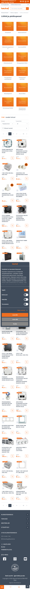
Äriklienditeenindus (16, 4)
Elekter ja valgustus (14, 12)
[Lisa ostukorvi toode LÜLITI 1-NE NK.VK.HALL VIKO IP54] (26, 361)
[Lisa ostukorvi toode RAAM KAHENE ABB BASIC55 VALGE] (12, 338)
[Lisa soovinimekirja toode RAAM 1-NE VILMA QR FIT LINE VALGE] (17, 468)
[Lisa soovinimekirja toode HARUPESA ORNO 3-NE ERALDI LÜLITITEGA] (17, 444)
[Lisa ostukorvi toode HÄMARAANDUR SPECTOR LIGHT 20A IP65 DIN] (26, 498)
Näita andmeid (21, 310)
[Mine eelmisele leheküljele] (3, 133)
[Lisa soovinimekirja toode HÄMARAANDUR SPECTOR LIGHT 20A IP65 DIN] (17, 488)
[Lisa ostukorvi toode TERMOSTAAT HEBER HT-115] (26, 247)
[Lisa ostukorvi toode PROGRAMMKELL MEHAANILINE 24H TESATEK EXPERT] (12, 410)
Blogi (3, 547)
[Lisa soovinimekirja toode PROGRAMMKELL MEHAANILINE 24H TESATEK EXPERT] (3, 399)
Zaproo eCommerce (15, 583)
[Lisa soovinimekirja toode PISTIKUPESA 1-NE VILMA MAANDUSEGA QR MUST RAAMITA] (17, 328)
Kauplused (6, 4)
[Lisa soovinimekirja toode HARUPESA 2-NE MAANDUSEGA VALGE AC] (17, 170)
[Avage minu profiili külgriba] (19, 587)
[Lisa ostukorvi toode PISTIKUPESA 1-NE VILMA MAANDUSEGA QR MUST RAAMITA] (26, 338)
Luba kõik (15, 315)
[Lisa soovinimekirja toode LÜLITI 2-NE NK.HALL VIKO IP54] (3, 468)
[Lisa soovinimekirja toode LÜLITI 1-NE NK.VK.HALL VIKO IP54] (17, 350)
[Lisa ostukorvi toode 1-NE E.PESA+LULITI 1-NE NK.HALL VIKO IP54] (12, 498)
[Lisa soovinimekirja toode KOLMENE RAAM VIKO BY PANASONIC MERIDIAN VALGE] (3, 422)
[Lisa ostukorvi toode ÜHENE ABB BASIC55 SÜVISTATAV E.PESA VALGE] (12, 158)
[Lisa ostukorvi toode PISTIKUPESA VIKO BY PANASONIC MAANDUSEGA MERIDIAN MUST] (26, 225)
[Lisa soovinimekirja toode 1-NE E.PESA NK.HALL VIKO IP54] (3, 170)
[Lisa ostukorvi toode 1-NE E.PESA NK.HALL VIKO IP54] (12, 178)
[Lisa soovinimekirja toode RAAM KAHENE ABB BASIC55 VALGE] (3, 328)
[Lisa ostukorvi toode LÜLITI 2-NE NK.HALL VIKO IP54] (12, 476)
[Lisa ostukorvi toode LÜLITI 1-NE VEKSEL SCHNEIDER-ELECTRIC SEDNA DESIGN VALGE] (12, 247)
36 (23, 134)
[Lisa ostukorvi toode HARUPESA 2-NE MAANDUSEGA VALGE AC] (26, 178)
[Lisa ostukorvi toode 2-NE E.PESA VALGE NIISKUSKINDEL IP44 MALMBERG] (26, 200)
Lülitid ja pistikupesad (24, 12)
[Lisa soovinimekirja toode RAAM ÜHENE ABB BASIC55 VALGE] (17, 422)
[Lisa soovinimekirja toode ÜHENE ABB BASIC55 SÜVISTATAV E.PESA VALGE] (3, 146)
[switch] (26, 295)
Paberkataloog (6, 549)
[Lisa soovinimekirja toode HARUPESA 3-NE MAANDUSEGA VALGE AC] (3, 190)
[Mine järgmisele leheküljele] (26, 133)
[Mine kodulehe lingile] (5, 8)
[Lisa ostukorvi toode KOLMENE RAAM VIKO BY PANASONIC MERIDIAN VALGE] (12, 432)
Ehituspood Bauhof (5, 12)
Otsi (27, 8)
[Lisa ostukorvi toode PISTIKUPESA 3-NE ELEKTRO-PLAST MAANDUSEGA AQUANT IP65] (12, 456)
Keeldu (15, 323)
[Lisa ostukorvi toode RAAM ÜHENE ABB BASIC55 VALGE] (26, 432)
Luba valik (15, 319)
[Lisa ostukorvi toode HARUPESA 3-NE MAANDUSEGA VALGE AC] (12, 200)
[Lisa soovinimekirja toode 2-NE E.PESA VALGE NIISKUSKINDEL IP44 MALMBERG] (17, 190)
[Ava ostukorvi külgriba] (28, 586)
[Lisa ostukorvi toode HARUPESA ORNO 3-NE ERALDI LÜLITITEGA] (26, 456)
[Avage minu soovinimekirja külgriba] (11, 587)
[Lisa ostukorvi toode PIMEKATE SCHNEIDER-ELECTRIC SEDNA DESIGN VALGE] (12, 387)
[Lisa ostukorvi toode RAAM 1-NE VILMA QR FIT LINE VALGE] (26, 476)
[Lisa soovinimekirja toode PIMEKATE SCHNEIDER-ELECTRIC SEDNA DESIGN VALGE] (3, 374)
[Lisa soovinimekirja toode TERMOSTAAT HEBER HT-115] (17, 237)
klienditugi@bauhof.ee (9, 539)
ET (28, 4)
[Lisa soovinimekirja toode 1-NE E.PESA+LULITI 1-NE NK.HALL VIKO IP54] (3, 488)
